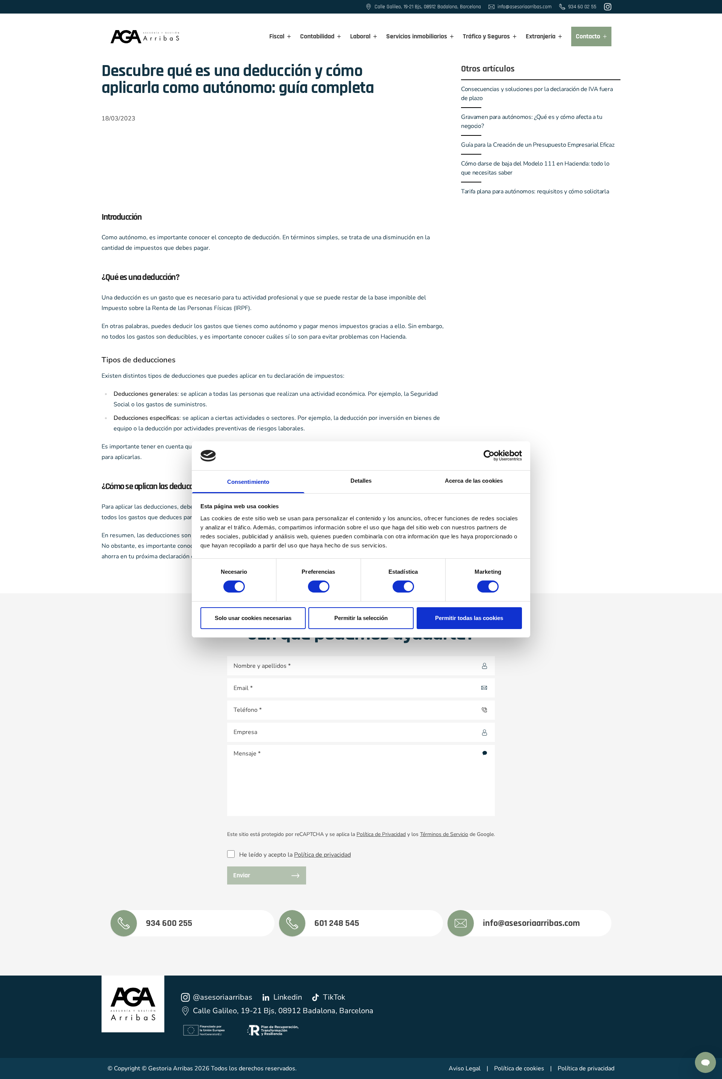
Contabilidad (317, 36)
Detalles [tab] (361, 480)
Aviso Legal (465, 1068)
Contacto (588, 36)
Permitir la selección (361, 618)
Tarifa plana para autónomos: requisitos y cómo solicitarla (535, 191)
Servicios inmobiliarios (416, 36)
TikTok (334, 997)
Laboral (360, 36)
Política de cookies (519, 1068)
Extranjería (540, 36)
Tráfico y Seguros (486, 36)
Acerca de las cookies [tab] (474, 480)
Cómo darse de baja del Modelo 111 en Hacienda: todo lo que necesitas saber (535, 168)
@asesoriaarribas (222, 997)
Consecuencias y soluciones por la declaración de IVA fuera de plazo (537, 93)
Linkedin (287, 997)
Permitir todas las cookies (469, 618)
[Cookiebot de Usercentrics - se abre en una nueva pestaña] (489, 455)
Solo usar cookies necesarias (253, 618)
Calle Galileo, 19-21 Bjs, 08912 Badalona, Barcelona (283, 1011)
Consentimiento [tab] (248, 482)
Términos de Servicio (444, 834)
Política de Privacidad (381, 834)
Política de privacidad (322, 855)
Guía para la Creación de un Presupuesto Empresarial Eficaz (537, 145)
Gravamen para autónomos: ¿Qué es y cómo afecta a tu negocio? (531, 121)
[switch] (311, 584)
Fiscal (276, 36)
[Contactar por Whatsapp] (705, 1062)
